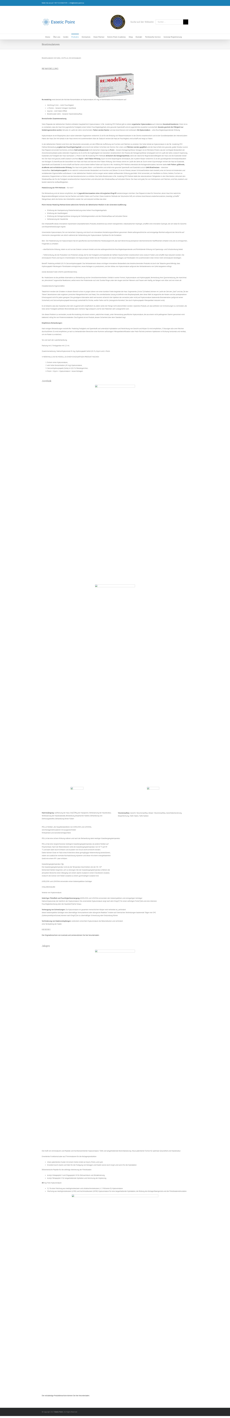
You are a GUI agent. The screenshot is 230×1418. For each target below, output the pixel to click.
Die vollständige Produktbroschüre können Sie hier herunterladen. (66, 1395)
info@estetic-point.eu (76, 3)
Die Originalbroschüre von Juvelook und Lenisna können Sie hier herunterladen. (70, 935)
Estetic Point (58, 1412)
